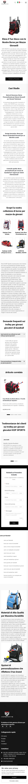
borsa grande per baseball (10, 562)
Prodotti (3, 738)
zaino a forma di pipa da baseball (12, 546)
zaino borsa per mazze (9, 553)
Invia (14, 523)
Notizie (3, 741)
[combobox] (8, 493)
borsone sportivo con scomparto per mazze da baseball (13, 576)
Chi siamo (4, 736)
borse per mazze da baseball (11, 543)
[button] (8, 414)
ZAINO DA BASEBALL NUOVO (21, 251)
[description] (7, 714)
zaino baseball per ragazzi (10, 556)
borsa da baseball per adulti (10, 572)
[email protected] (7, 761)
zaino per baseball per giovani (11, 559)
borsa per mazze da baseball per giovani (14, 565)
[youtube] (2, 727)
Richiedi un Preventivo (14, 79)
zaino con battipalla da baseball (11, 549)
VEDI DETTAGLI (7, 224)
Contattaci (4, 743)
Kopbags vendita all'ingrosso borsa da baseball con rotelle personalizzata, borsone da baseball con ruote (7, 252)
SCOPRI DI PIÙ (6, 409)
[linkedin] (10, 727)
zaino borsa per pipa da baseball (12, 569)
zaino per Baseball (8, 540)
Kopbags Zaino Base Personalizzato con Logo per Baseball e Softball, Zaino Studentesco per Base (21, 233)
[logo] (4, 2)
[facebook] (6, 727)
